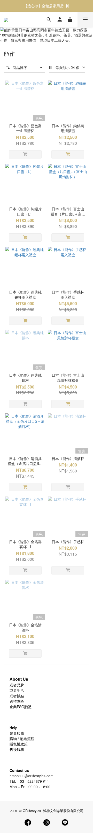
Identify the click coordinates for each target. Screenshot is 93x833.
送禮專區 (17, 701)
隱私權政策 (19, 743)
